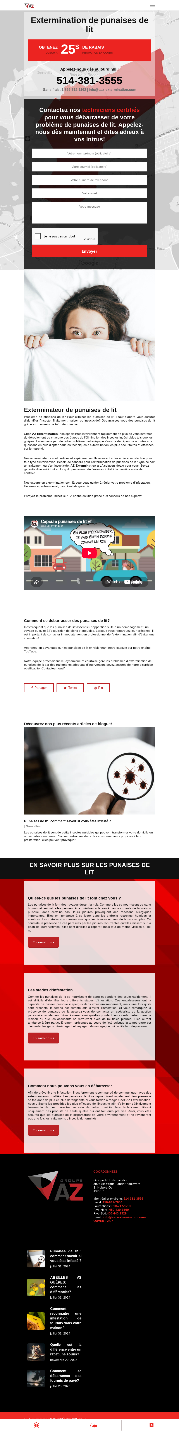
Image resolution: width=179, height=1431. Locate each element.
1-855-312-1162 (74, 89)
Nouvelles (33, 826)
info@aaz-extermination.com (124, 1217)
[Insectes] (35, 1425)
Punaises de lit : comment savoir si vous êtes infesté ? (67, 821)
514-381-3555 (89, 80)
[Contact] (150, 1425)
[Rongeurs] (92, 1425)
